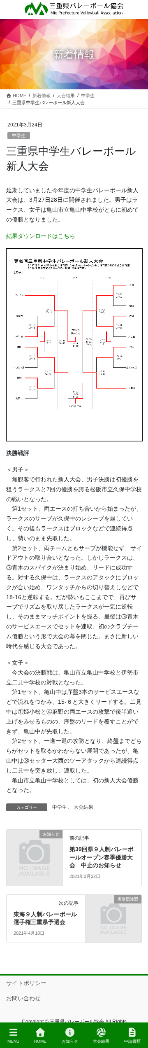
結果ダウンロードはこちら (40, 236)
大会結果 (83, 807)
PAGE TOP (135, 1011)
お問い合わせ (23, 998)
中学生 (18, 135)
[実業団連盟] (113, 913)
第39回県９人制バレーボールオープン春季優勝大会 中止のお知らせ (101, 857)
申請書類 (132, 1041)
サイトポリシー (26, 983)
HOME (40, 1041)
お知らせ (70, 1041)
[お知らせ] (34, 848)
